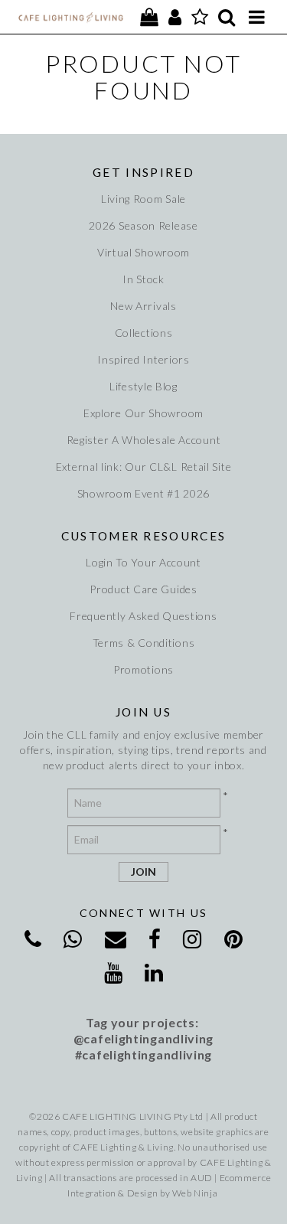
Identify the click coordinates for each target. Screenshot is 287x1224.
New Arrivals (143, 305)
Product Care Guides (143, 589)
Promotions (143, 669)
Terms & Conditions (144, 642)
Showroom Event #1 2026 (143, 493)
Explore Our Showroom (143, 412)
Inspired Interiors (143, 359)
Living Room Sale (143, 198)
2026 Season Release (143, 225)
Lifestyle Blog (143, 386)
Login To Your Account (143, 562)
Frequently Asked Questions (143, 615)
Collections (144, 332)
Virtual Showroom (143, 252)
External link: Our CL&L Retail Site (144, 466)
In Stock (143, 279)
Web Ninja (194, 1193)
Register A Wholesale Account (144, 439)
